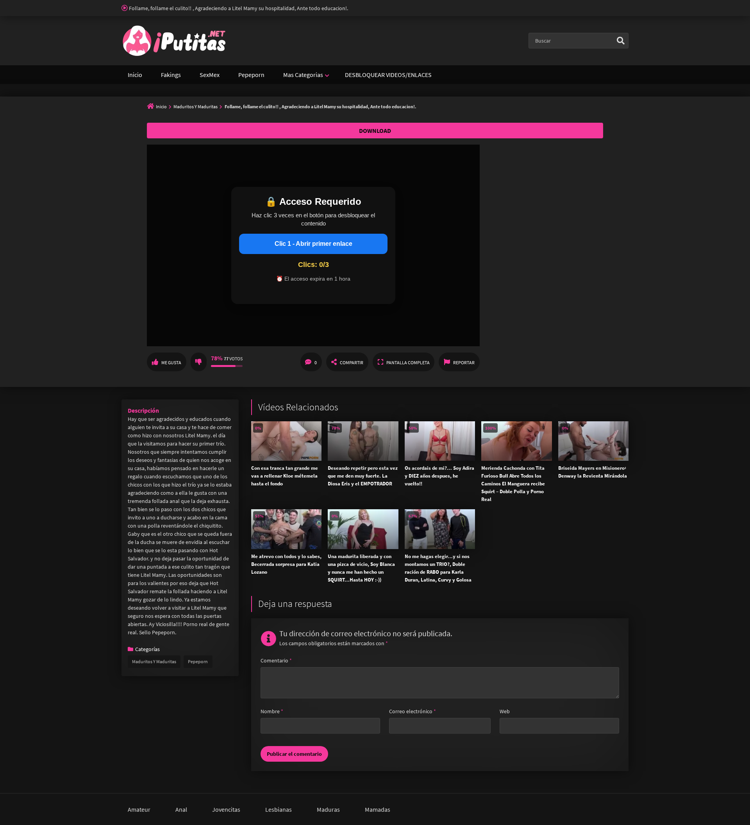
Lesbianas (278, 809)
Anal (181, 809)
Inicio (135, 75)
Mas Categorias (303, 75)
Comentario (276, 660)
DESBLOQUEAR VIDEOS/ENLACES (388, 75)
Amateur (139, 809)
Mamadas (377, 809)
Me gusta (171, 362)
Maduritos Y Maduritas (195, 106)
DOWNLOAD (375, 130)
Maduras (328, 809)
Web (505, 711)
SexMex (210, 75)
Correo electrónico (412, 711)
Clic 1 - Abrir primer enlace (313, 243)
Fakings (171, 75)
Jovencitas (226, 809)
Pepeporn (251, 75)
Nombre (272, 711)
